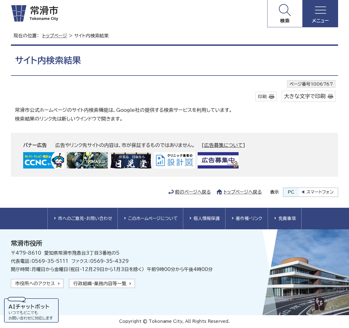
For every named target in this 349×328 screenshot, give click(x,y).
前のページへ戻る (193, 191)
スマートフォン (319, 192)
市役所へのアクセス (35, 283)
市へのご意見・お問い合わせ (85, 218)
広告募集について (223, 145)
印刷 (262, 96)
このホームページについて (152, 218)
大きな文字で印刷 (305, 96)
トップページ (54, 35)
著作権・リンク (249, 218)
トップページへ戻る (243, 191)
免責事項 (287, 218)
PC (291, 192)
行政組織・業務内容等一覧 (100, 283)
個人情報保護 (207, 218)
